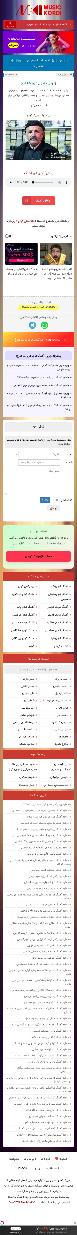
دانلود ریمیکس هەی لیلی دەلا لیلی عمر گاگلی (45, 804)
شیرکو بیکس (26, 777)
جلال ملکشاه (26, 784)
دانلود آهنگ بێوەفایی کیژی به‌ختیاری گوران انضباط (41, 1104)
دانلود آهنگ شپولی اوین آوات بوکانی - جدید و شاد (41, 1055)
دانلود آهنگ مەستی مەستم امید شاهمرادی (45, 823)
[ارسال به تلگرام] (32, 325)
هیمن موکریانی (59, 777)
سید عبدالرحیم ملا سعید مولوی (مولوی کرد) (23, 767)
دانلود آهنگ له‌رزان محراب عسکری (50, 1031)
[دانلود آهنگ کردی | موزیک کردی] (38, 10)
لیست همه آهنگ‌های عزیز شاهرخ (37, 339)
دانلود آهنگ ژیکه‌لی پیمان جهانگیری (49, 1037)
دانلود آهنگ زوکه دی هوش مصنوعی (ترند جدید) (43, 917)
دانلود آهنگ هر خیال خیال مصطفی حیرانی (46, 951)
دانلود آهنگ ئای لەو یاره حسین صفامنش (46, 882)
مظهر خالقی (27, 686)
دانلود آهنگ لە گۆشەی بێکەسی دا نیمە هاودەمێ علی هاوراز (41, 982)
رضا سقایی (28, 707)
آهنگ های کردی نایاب (23, 221)
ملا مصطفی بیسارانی (56, 784)
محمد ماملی (60, 686)
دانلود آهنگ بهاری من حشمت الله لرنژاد (47, 1110)
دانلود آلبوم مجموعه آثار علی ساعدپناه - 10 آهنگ (42, 1134)
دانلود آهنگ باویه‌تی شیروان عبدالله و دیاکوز (45, 910)
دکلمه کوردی (61, 646)
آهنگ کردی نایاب (64, 75)
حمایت (61, 1159)
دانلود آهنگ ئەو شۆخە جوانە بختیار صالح (47, 1122)
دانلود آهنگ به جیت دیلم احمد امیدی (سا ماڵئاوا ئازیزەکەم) (43, 1070)
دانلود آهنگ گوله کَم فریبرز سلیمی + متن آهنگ (43, 1128)
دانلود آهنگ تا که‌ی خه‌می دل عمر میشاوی (46, 1002)
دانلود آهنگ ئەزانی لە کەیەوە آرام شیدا (48, 1061)
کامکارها (63, 736)
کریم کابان (62, 707)
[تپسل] (2, 1223)
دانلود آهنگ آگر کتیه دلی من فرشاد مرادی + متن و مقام (39, 1097)
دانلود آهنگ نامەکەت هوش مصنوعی (49, 1116)
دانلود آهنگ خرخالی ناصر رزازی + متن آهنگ (45, 1141)
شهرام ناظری (27, 714)
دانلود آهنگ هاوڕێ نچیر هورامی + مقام (48, 816)
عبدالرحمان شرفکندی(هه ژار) (61, 767)
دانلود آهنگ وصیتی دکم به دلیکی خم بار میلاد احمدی (40, 810)
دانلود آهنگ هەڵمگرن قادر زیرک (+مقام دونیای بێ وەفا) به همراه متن (38, 1089)
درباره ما (45, 1159)
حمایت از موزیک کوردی (38, 556)
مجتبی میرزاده (59, 729)
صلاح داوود (61, 743)
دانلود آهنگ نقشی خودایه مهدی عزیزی (48, 945)
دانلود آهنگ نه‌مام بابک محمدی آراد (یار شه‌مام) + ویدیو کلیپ (40, 972)
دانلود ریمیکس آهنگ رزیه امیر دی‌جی (49, 876)
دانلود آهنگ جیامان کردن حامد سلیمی (48, 888)
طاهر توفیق (61, 693)
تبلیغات (14, 1159)
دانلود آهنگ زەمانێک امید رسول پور (50, 870)
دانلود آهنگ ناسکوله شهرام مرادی (50, 1049)
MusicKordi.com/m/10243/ (38, 307)
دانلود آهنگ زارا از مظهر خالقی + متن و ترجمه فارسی (41, 933)
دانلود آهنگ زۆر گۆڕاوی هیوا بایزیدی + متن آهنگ (42, 829)
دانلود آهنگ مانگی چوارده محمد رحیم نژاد (46, 1018)
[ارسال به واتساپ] (44, 325)
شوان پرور (28, 700)
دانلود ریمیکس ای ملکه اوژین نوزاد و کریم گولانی (43, 939)
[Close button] (75, 1223)
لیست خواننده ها (38, 658)
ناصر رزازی (28, 678)
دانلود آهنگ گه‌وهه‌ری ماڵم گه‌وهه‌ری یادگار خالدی (42, 841)
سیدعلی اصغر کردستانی (54, 700)
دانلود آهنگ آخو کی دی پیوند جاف (50, 957)
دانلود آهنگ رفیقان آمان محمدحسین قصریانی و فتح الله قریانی (39, 1010)
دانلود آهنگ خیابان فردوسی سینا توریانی (47, 904)
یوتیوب (36, 1168)
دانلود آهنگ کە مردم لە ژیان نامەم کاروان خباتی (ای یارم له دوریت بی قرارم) (38, 1080)
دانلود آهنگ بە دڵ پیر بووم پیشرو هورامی (46, 996)
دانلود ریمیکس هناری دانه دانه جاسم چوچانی (44, 847)
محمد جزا (62, 714)
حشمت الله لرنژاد (24, 729)
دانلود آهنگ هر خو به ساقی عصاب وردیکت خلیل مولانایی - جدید (39, 896)
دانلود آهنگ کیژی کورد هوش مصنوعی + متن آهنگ (41, 1043)
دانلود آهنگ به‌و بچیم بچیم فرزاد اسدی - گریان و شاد (40, 1024)
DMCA (22, 1168)
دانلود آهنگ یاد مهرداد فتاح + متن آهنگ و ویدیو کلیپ (40, 835)
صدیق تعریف (26, 743)
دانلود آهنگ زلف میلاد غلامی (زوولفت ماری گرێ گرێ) (40, 990)
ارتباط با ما (30, 1159)
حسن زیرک (61, 678)
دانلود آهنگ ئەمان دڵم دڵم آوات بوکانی (48, 854)
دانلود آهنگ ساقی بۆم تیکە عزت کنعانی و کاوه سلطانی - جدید (39, 925)
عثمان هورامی (26, 736)
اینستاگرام (52, 1168)
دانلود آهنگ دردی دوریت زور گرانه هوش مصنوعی (42, 964)
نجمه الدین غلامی (23, 722)
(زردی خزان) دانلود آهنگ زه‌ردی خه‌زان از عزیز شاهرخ (38, 63)
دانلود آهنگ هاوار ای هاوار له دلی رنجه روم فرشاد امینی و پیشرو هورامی (39, 862)
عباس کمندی (60, 722)
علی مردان (28, 693)
